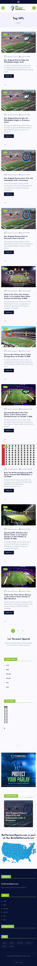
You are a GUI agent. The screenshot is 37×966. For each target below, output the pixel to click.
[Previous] (17, 744)
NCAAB (8, 674)
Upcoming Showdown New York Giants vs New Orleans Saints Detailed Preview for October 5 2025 (18, 414)
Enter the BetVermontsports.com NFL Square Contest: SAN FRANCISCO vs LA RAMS (18, 474)
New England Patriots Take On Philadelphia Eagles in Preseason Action (17, 120)
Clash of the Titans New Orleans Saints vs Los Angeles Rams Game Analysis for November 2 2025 (17, 296)
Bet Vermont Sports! (18, 639)
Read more (9, 76)
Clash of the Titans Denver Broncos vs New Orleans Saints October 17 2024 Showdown (17, 597)
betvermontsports (13, 56)
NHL (7, 687)
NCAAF (8, 678)
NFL (5, 34)
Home (18, 23)
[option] (18, 813)
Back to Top (19, 962)
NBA (7, 669)
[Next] (20, 744)
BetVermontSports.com (9, 884)
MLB (7, 665)
